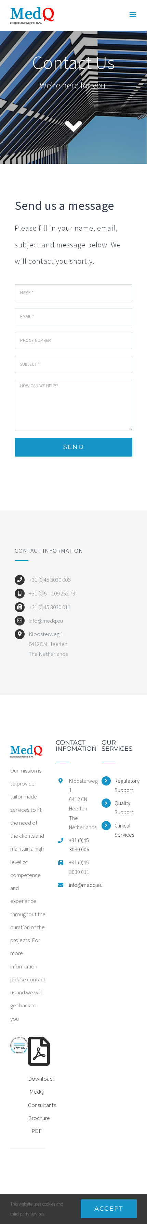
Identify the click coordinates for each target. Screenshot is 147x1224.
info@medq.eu (80, 884)
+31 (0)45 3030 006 (79, 845)
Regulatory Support (126, 785)
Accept (108, 1208)
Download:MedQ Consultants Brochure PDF (42, 1105)
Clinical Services (124, 830)
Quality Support (124, 808)
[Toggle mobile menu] (133, 14)
